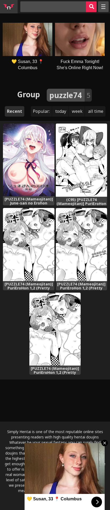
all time (95, 111)
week (77, 111)
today (60, 111)
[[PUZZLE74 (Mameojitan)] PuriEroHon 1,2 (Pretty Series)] (28, 244)
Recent (14, 111)
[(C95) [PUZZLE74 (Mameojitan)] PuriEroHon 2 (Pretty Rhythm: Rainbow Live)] (81, 160)
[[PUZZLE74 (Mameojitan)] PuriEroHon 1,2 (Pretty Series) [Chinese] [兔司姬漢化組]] (81, 244)
